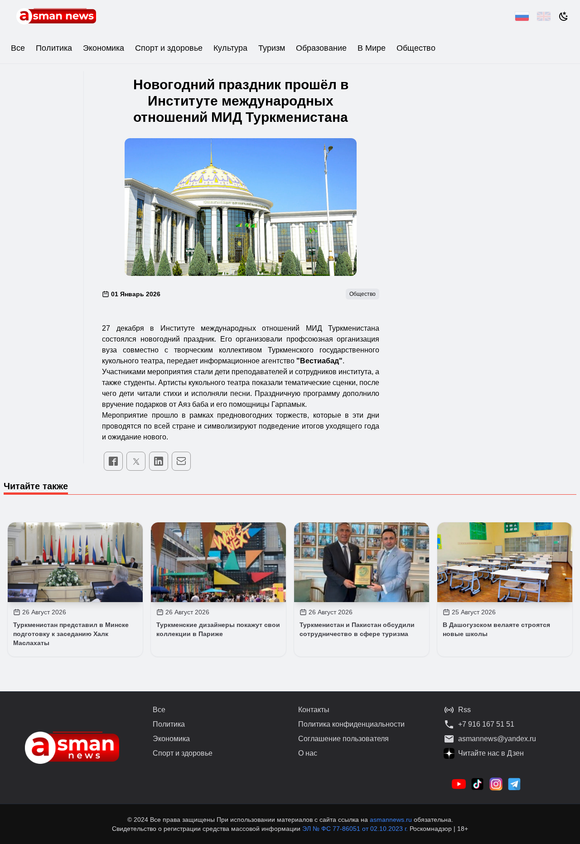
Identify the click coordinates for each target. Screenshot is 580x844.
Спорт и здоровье (169, 48)
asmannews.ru (391, 819)
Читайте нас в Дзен (491, 753)
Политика (54, 48)
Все (18, 48)
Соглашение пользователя (343, 739)
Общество (415, 48)
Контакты (313, 710)
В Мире (372, 48)
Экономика (103, 48)
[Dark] (564, 16)
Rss (464, 710)
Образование (321, 48)
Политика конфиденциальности (351, 724)
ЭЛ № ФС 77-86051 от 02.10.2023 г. (356, 828)
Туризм (271, 48)
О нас (307, 753)
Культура (230, 48)
